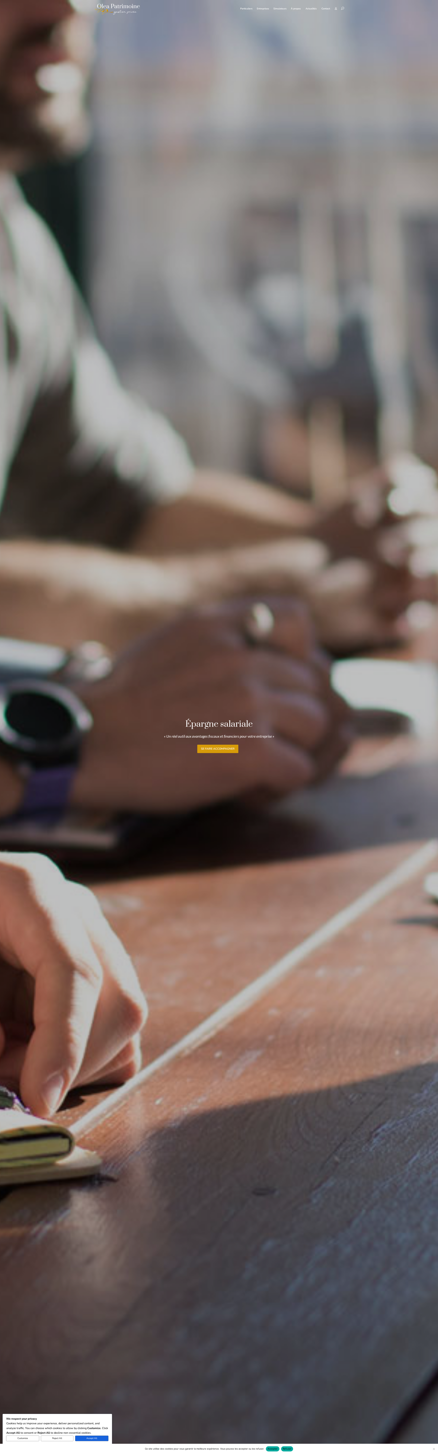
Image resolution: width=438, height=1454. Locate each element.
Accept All (91, 1438)
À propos (296, 8)
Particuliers (246, 8)
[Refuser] (433, 1449)
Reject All (57, 1438)
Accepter (273, 1448)
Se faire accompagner (218, 749)
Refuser (287, 1448)
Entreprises (263, 8)
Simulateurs (280, 8)
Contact (325, 8)
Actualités (311, 8)
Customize (22, 1438)
